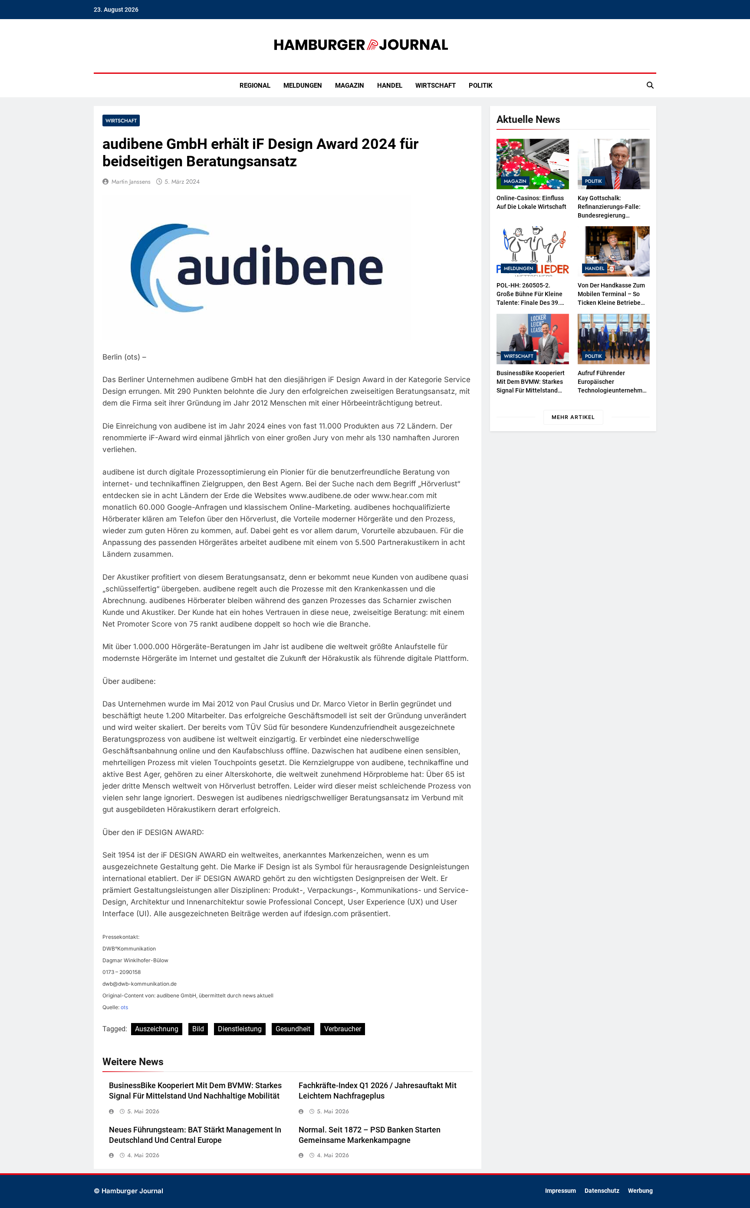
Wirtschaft (435, 85)
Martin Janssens (131, 181)
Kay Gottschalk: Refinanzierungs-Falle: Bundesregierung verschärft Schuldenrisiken (609, 215)
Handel (389, 85)
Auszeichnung (156, 1029)
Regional (255, 85)
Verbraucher (342, 1029)
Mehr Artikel (573, 417)
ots (124, 1007)
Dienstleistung (240, 1029)
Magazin (349, 85)
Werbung (640, 1191)
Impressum (560, 1191)
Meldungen (302, 85)
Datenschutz (602, 1191)
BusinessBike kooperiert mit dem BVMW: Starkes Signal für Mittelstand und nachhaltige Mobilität (531, 390)
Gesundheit (293, 1029)
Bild (198, 1029)
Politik (481, 85)
